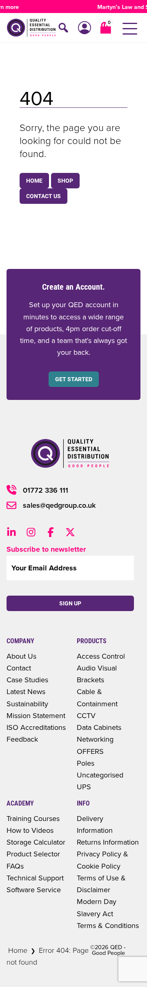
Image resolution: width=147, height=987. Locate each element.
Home (34, 180)
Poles (85, 763)
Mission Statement (36, 715)
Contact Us (43, 196)
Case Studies (27, 680)
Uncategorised (100, 775)
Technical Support (35, 878)
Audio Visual (97, 668)
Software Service (34, 889)
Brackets (90, 680)
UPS (84, 787)
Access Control (101, 656)
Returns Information (108, 842)
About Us (21, 656)
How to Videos (30, 830)
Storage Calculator (36, 842)
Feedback (22, 739)
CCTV (86, 715)
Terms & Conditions (108, 925)
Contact (19, 668)
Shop (65, 180)
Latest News (26, 691)
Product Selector (33, 854)
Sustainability (27, 704)
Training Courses (33, 818)
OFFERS (90, 751)
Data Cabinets (99, 727)
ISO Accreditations (36, 727)
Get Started (73, 379)
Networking (95, 739)
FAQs (15, 866)
